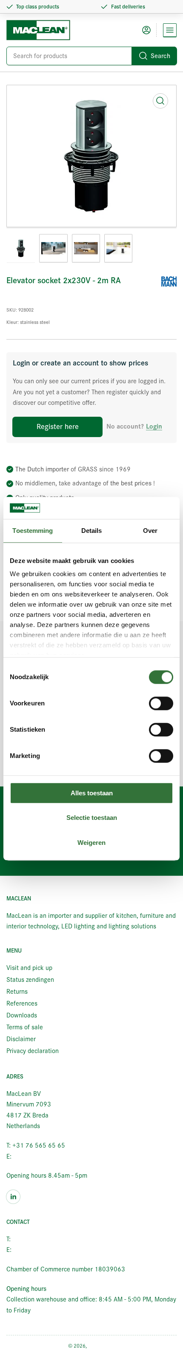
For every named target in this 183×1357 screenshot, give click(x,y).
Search (160, 56)
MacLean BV (101, 1346)
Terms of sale (24, 1027)
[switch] (161, 703)
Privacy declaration (32, 1051)
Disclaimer (21, 1039)
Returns (17, 991)
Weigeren (91, 842)
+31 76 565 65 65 (38, 1239)
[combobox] (91, 56)
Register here (58, 426)
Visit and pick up (29, 968)
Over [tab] (150, 530)
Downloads (21, 1015)
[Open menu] (170, 30)
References (21, 1003)
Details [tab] (91, 530)
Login (154, 427)
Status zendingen (30, 980)
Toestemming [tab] (32, 530)
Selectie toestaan (91, 818)
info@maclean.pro (38, 1156)
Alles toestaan (92, 793)
